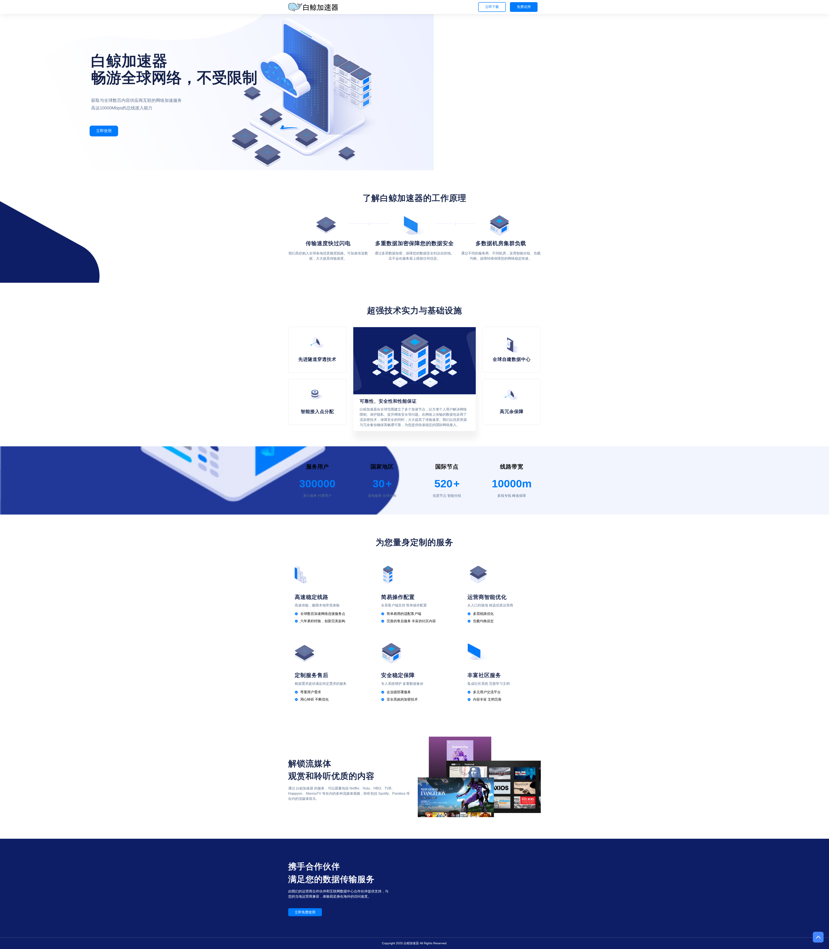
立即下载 (492, 7)
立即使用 (104, 131)
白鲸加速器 (411, 943)
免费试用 (524, 7)
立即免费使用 (305, 912)
